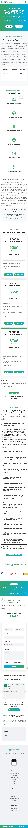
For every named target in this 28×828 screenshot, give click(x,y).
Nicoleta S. (11, 685)
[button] (3, 733)
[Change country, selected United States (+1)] (5, 644)
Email (6, 633)
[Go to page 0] (11, 700)
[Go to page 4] (16, 700)
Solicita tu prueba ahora (14, 78)
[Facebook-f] (13, 616)
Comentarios (8, 649)
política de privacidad (17, 662)
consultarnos (4, 380)
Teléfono (7, 641)
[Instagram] (15, 616)
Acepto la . (14, 662)
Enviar (14, 666)
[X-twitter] (17, 616)
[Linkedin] (10, 616)
